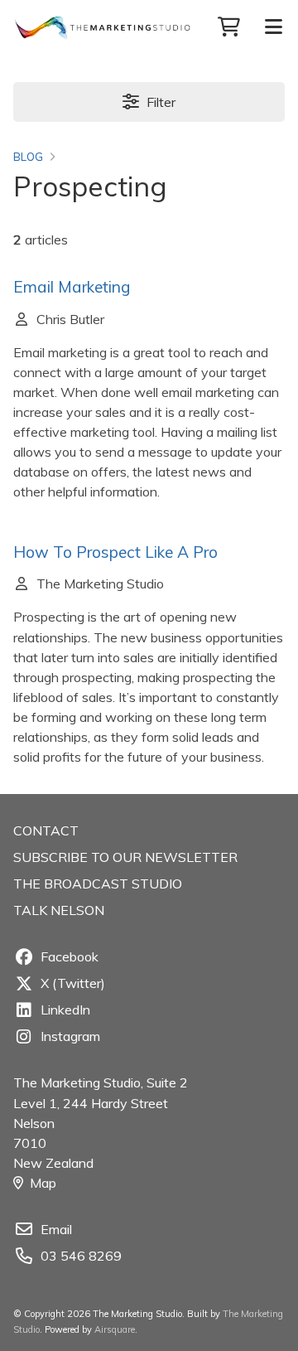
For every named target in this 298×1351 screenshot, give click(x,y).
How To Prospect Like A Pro (115, 552)
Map (43, 1182)
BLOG (28, 156)
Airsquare (114, 1329)
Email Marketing (72, 287)
